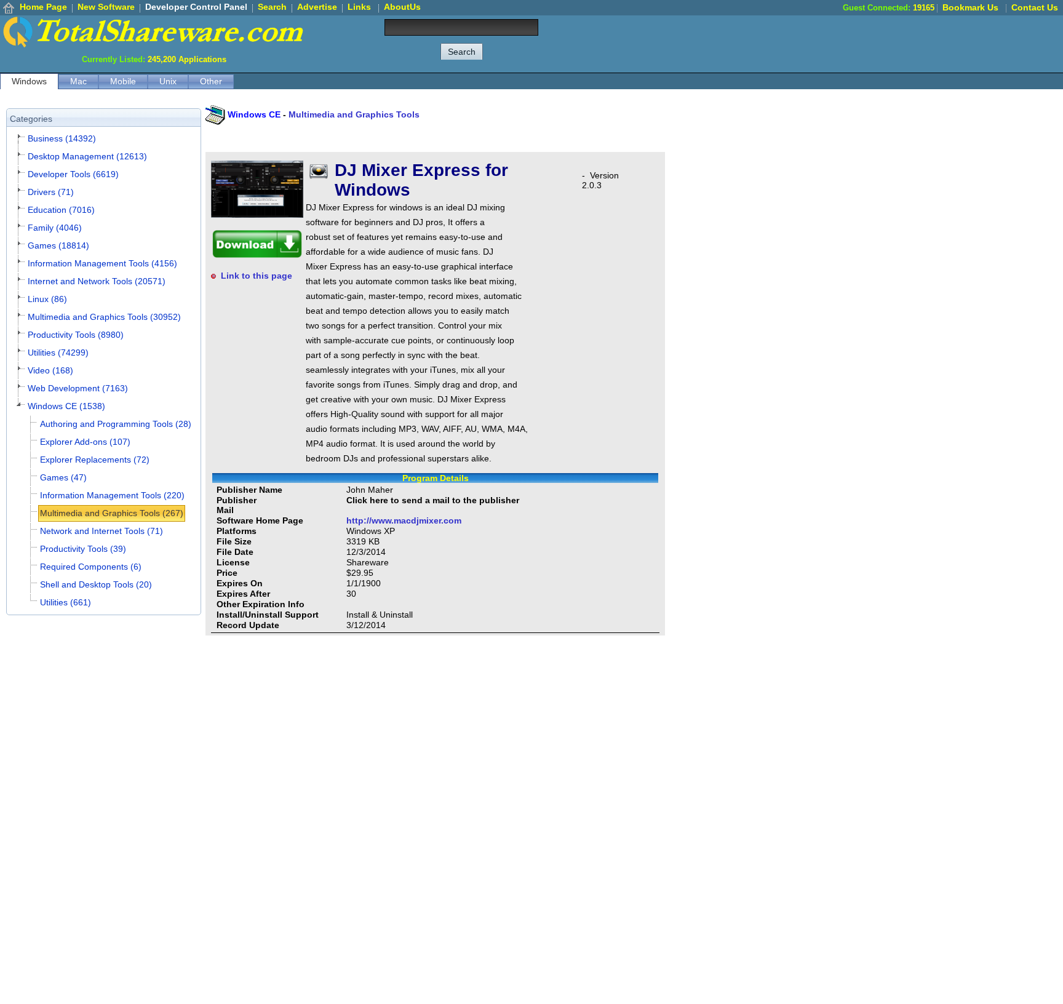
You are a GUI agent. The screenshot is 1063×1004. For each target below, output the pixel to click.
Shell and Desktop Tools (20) (96, 584)
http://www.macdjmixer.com (403, 520)
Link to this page (256, 276)
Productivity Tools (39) (83, 549)
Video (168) (50, 370)
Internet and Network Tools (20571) (96, 281)
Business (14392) (62, 138)
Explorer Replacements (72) (94, 459)
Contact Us (1034, 7)
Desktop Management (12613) (87, 156)
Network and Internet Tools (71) (101, 531)
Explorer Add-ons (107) (85, 442)
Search (272, 7)
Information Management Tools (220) (112, 495)
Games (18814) (58, 245)
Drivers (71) (51, 192)
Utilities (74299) (58, 352)
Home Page (43, 7)
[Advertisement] (839, 43)
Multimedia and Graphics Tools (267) (111, 513)
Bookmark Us (970, 7)
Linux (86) (47, 299)
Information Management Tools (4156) (102, 263)
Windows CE (254, 114)
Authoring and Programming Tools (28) (115, 424)
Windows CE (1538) (66, 406)
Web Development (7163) (78, 388)
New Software (106, 7)
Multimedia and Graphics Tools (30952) (104, 317)
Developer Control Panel (196, 7)
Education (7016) (61, 210)
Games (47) (63, 477)
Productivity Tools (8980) (76, 335)
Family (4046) (55, 228)
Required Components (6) (90, 567)
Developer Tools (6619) (73, 174)
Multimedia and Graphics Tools (354, 114)
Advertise (317, 7)
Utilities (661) (65, 602)
